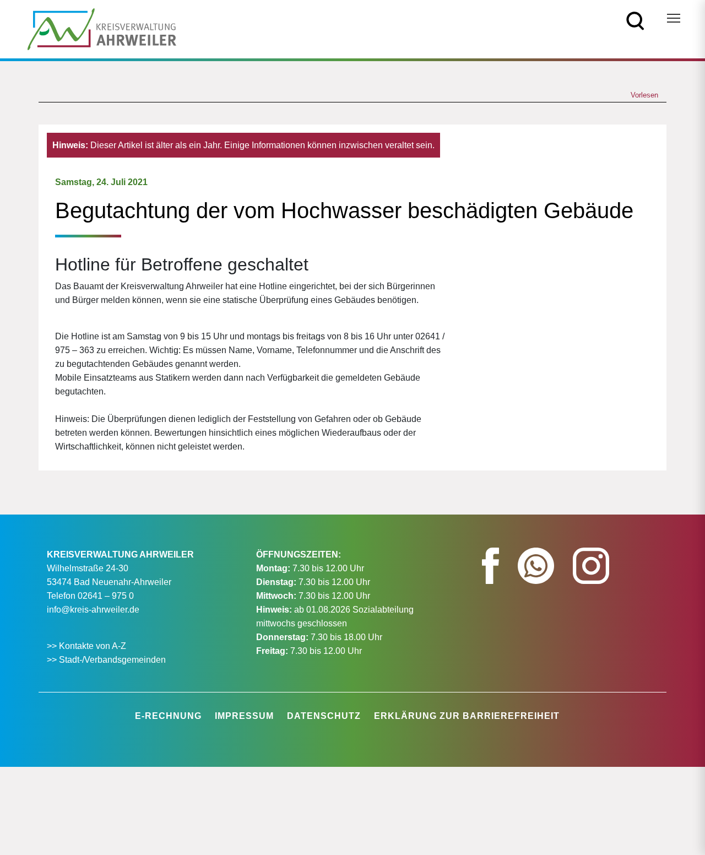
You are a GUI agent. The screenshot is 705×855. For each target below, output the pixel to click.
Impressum (244, 716)
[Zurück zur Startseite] (102, 28)
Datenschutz (324, 716)
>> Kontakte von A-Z (87, 646)
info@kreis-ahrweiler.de (93, 609)
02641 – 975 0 (106, 595)
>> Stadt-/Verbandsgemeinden (106, 659)
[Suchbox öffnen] (635, 20)
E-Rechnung (168, 716)
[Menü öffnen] (673, 18)
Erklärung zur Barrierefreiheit (467, 716)
